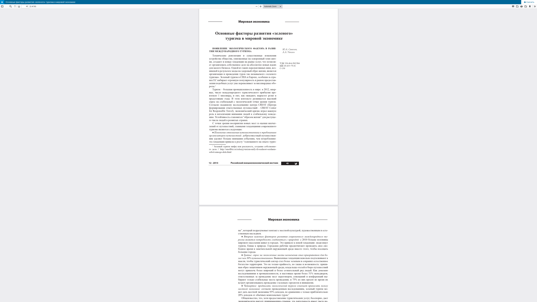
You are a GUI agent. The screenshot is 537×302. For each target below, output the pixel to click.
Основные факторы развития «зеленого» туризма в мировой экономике (40, 2)
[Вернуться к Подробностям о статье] (2, 2)
